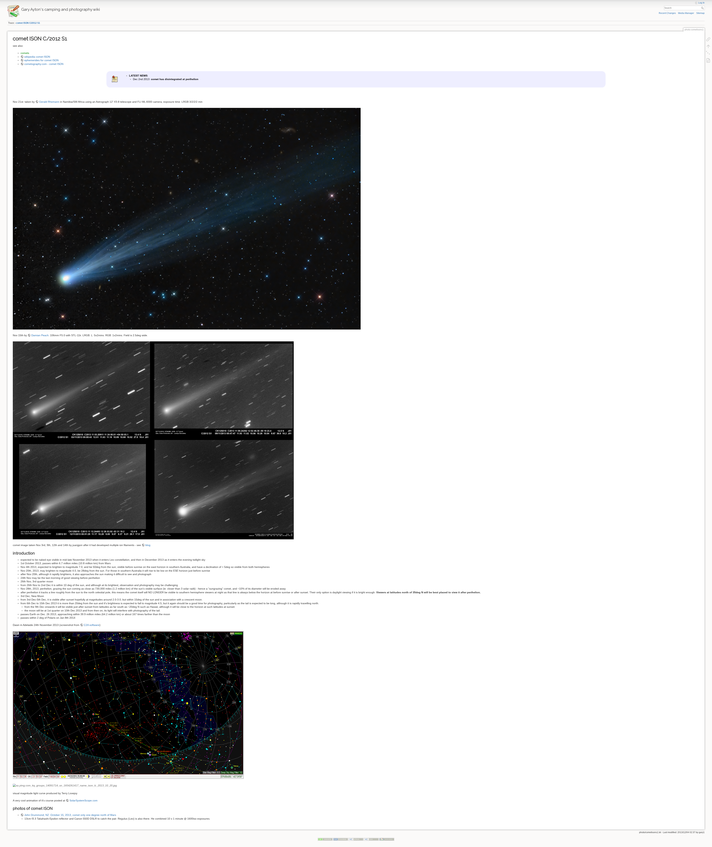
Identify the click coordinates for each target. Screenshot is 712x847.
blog (147, 545)
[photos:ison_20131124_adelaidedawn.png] (128, 704)
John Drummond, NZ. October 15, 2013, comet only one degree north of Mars (70, 814)
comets (25, 53)
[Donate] (325, 839)
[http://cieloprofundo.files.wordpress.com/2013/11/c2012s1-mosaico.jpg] (153, 440)
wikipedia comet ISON (37, 56)
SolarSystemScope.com (84, 800)
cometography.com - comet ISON (43, 63)
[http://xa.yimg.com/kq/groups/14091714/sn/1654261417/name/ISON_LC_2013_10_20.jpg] (65, 785)
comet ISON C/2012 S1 (28, 23)
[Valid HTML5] (356, 839)
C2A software (91, 624)
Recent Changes (667, 13)
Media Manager (686, 13)
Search (703, 8)
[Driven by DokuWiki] (386, 839)
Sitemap (700, 13)
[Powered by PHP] (340, 839)
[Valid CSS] (371, 839)
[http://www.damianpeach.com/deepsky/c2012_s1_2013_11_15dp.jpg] (187, 218)
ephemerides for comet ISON (41, 60)
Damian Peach (40, 335)
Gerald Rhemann (49, 101)
